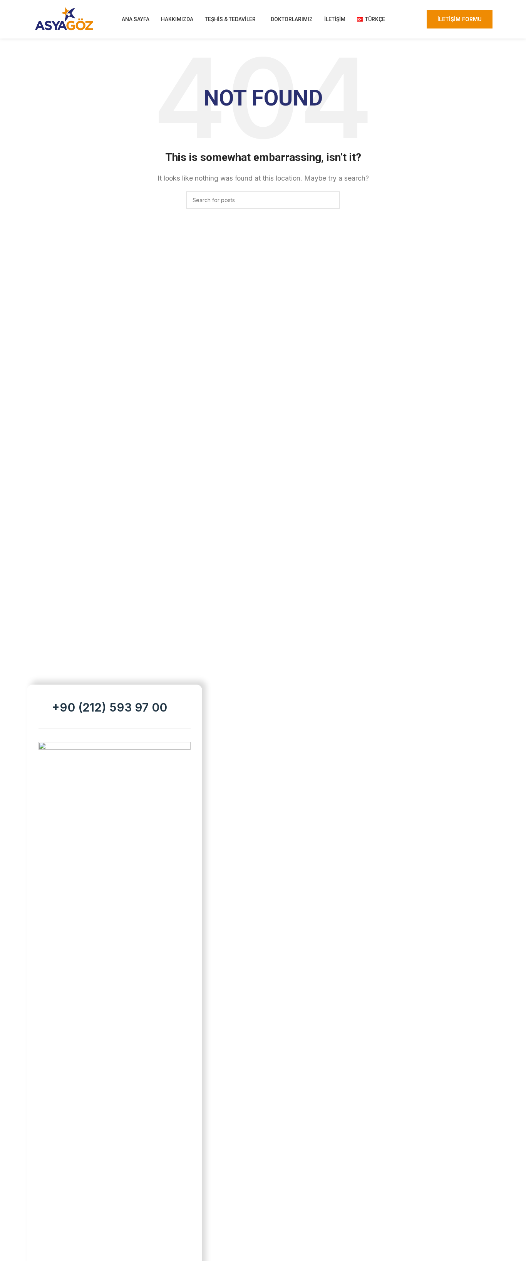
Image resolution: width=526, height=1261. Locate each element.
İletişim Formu (459, 19)
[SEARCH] (331, 200)
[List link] (115, 707)
